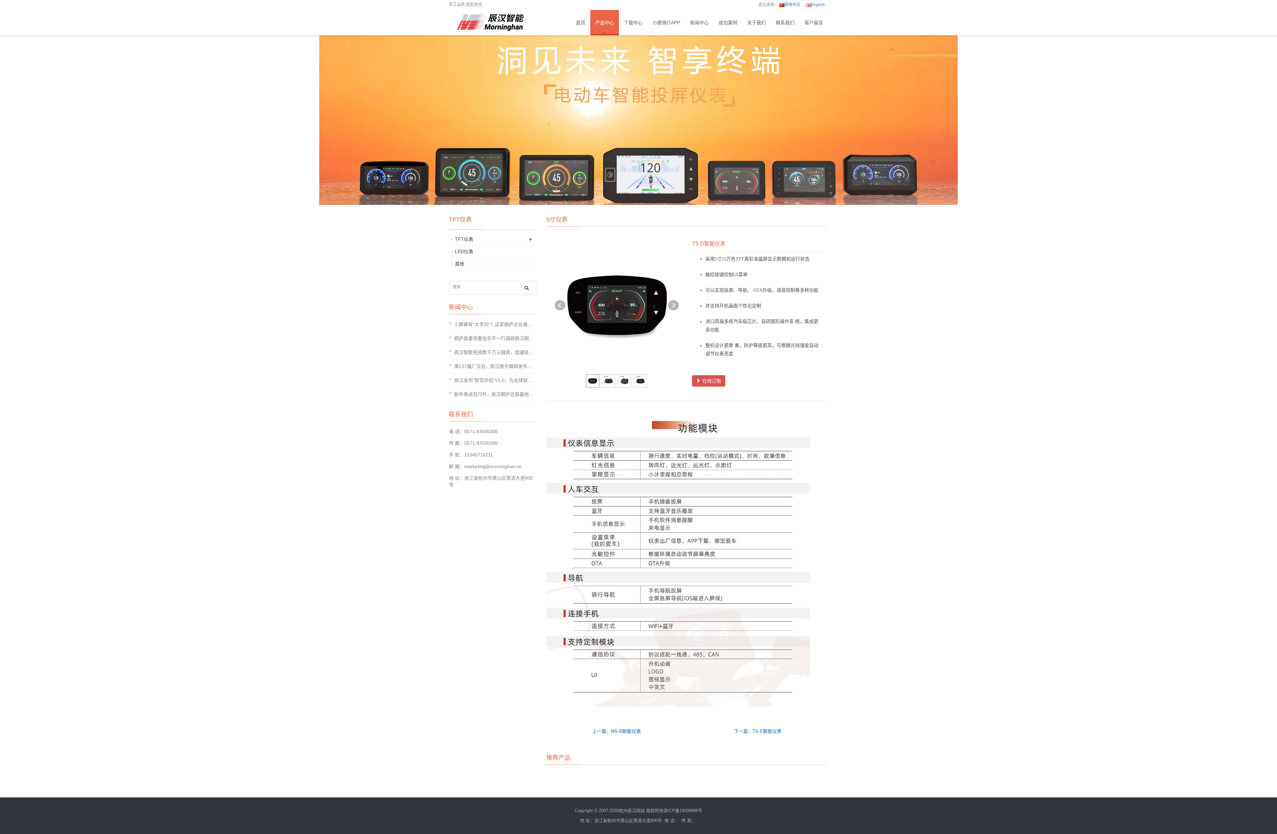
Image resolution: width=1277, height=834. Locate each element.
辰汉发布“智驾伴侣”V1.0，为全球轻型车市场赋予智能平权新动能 (521, 380)
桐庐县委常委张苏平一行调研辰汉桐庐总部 (498, 338)
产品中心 (604, 22)
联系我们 (785, 22)
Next (673, 305)
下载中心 (633, 22)
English (818, 4)
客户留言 (813, 22)
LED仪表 (464, 251)
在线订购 (711, 381)
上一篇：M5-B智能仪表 (616, 731)
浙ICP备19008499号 (682, 810)
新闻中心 (699, 22)
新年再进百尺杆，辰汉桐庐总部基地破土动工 (500, 394)
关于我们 (756, 22)
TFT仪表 (464, 239)
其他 (459, 263)
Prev (560, 305)
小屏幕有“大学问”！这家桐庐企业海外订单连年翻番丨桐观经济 (518, 324)
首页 (580, 22)
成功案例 (728, 22)
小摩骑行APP (666, 22)
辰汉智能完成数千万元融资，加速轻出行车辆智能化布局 (512, 352)
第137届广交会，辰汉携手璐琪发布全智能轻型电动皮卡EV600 (518, 366)
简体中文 (792, 4)
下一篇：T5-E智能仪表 (757, 731)
